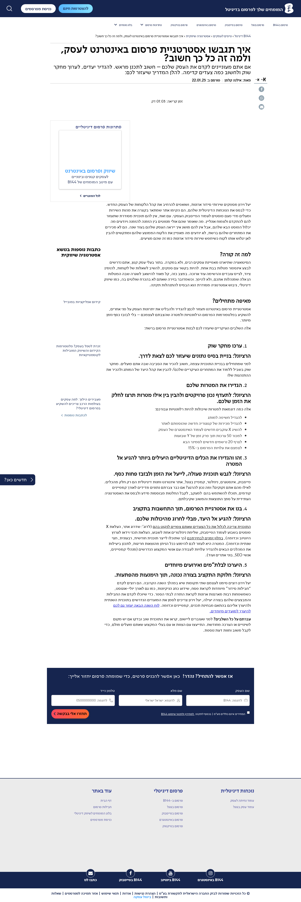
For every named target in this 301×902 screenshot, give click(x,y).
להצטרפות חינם (75, 8)
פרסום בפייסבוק (233, 25)
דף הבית (105, 800)
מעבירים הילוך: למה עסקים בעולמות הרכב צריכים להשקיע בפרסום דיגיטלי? (78, 403)
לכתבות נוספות (75, 415)
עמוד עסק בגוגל (243, 807)
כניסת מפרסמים (100, 819)
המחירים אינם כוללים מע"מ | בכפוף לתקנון (204, 714)
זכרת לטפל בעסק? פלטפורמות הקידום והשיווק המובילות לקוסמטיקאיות (78, 350)
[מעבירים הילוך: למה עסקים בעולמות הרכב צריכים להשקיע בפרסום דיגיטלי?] (75, 378)
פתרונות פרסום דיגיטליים (98, 127)
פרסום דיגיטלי (168, 790)
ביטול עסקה (142, 897)
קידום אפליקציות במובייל (81, 302)
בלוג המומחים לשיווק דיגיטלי (92, 813)
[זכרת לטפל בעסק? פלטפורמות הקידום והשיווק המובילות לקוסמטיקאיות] (75, 325)
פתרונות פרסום (153, 25)
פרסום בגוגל (257, 25)
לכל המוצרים (90, 196)
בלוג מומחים (125, 25)
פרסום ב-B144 (173, 800)
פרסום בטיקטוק (179, 25)
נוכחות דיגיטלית (237, 790)
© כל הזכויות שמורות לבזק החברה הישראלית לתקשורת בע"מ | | (150, 895)
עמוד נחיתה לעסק (242, 800)
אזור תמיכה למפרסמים (81, 893)
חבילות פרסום (102, 807)
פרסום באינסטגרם (206, 25)
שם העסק (242, 691)
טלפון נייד (107, 691)
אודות (126, 893)
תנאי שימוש (110, 893)
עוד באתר (101, 790)
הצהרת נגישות (145, 893)
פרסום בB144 (280, 25)
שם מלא (176, 691)
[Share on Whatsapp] (261, 98)
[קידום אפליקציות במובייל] (75, 279)
